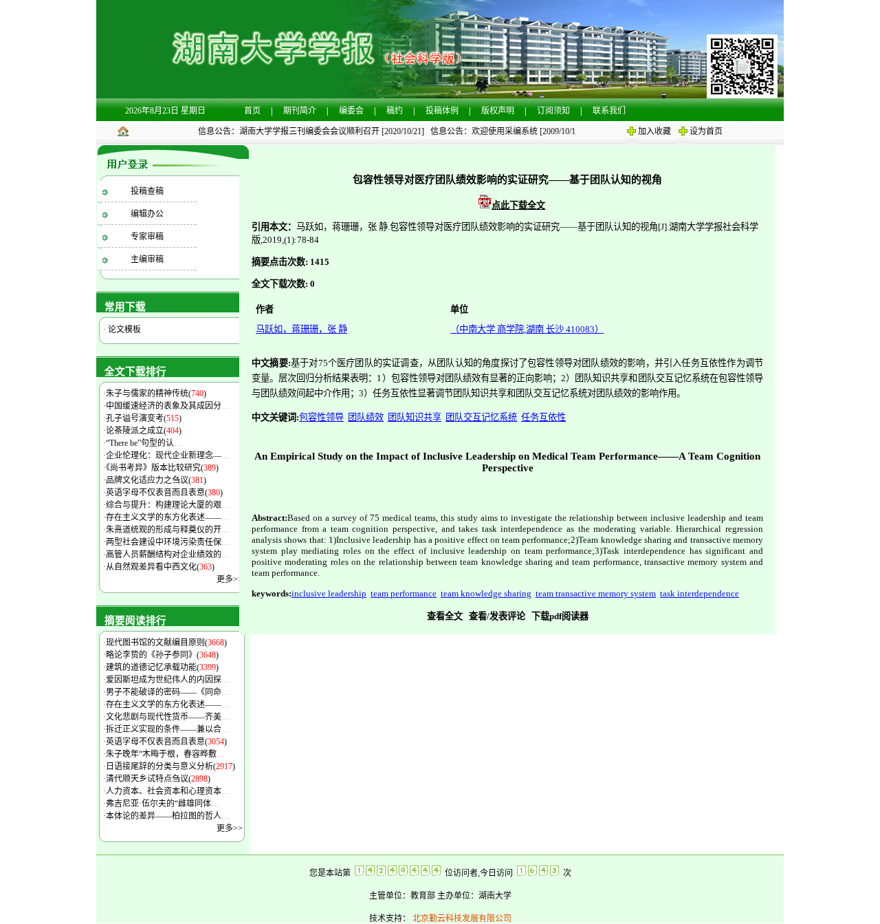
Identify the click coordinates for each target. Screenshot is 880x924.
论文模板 (123, 329)
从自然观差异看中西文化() (160, 567)
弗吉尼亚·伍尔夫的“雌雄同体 (162, 803)
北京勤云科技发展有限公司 (461, 918)
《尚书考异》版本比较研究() (162, 468)
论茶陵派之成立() (144, 431)
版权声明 (497, 111)
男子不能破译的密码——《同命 (168, 692)
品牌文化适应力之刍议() (156, 480)
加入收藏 (654, 131)
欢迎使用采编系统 (499, 131)
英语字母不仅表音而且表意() (164, 492)
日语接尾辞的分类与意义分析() (170, 766)
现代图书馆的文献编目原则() (166, 642)
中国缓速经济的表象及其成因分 (168, 406)
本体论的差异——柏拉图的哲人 (168, 816)
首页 (252, 111)
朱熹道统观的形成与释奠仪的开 (168, 530)
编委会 (351, 111)
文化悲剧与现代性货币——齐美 (168, 717)
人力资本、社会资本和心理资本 (168, 791)
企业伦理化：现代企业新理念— (168, 455)
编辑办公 (147, 214)
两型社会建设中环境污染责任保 (168, 542)
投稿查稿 (147, 191)
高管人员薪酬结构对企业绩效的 (168, 554)
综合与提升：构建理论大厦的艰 (168, 505)
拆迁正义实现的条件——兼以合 (168, 729)
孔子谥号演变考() (144, 418)
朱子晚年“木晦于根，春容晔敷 (165, 754)
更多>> (230, 579)
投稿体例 (442, 111)
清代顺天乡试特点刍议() (158, 779)
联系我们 (609, 111)
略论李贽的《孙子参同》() (162, 655)
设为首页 (706, 131)
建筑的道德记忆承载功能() (162, 667)
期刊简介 (299, 111)
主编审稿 (147, 259)
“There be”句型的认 (144, 443)
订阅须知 (553, 111)
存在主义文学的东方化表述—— (168, 517)
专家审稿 (147, 236)
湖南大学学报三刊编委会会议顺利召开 (304, 131)
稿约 (394, 111)
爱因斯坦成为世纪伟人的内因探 (168, 680)
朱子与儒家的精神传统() (156, 393)
